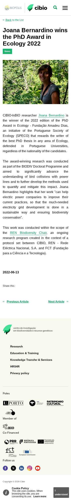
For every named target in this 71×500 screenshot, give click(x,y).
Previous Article (18, 301)
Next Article (56, 301)
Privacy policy (19, 373)
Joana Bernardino (51, 115)
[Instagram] (29, 469)
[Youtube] (37, 469)
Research (16, 346)
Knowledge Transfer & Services (31, 359)
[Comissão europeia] (27, 452)
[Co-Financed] (29, 441)
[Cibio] (37, 8)
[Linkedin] (21, 469)
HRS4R (15, 366)
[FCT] (11, 452)
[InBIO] (8, 426)
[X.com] (13, 469)
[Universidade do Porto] (14, 403)
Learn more (39, 496)
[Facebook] (5, 469)
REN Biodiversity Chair (28, 232)
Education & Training (24, 353)
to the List (15, 19)
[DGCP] (55, 403)
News (7, 51)
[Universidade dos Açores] (36, 403)
